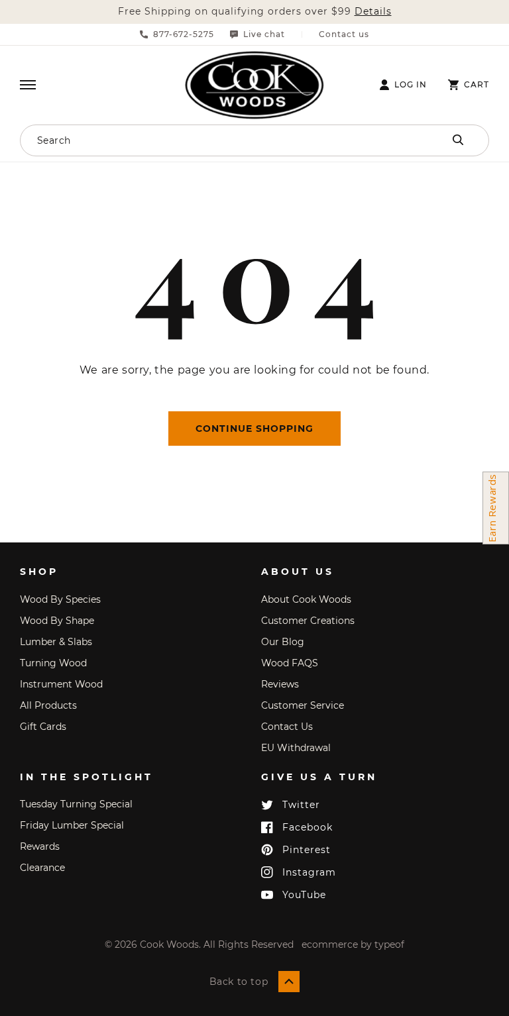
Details (373, 12)
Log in (410, 84)
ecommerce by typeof (353, 944)
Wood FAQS (289, 663)
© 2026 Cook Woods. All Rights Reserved (199, 944)
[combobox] (208, 140)
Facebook (307, 827)
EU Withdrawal (296, 747)
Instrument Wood (61, 684)
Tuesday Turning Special (76, 804)
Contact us (344, 34)
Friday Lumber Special (72, 825)
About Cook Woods (306, 599)
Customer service (302, 705)
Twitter (301, 805)
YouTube (304, 895)
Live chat (264, 34)
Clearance (42, 867)
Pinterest (306, 850)
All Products (48, 705)
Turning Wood (53, 663)
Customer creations (308, 620)
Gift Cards (43, 726)
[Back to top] (289, 981)
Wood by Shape (57, 620)
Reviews (280, 684)
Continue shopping (254, 428)
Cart (476, 84)
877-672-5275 (183, 34)
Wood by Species (60, 599)
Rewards (40, 846)
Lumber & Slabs (56, 641)
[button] (27, 84)
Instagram (309, 872)
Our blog (282, 641)
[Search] (458, 139)
